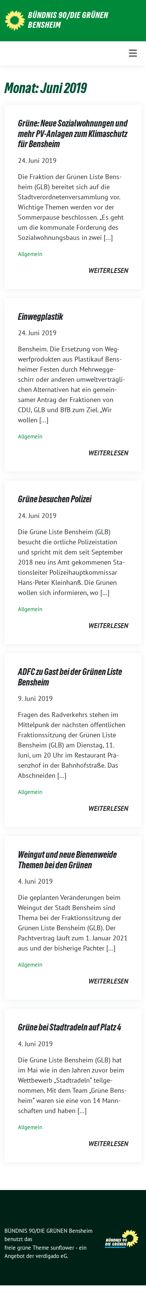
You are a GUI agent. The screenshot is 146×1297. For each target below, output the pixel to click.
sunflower (62, 1247)
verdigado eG (51, 1255)
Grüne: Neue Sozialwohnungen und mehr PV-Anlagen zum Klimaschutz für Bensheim (73, 133)
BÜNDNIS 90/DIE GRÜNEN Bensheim (68, 20)
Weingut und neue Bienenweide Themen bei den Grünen (67, 860)
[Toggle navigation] (133, 53)
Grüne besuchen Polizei (54, 499)
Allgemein (30, 254)
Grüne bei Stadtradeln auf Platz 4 (69, 1027)
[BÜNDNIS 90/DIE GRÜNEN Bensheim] (14, 19)
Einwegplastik (40, 317)
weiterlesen (108, 270)
